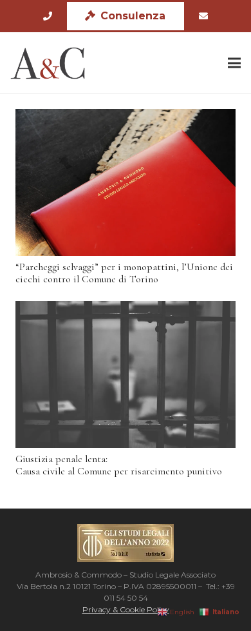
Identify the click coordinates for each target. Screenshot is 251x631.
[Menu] (234, 63)
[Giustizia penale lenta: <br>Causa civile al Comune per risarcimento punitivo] (125, 374)
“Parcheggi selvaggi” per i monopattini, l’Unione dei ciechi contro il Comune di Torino (124, 273)
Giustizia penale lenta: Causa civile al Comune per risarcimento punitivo (118, 465)
